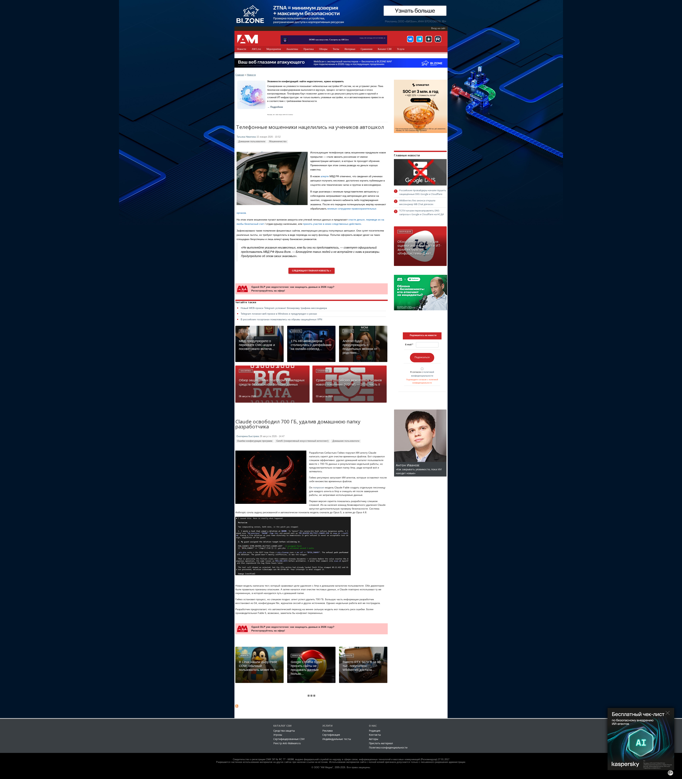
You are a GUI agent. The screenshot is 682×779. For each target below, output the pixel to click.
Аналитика (292, 49)
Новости (241, 49)
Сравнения (366, 49)
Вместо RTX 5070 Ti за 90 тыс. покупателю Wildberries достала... (362, 666)
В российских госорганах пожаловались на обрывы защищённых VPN (281, 319)
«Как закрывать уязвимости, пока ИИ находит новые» (419, 469)
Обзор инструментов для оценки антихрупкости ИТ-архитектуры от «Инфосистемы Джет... (419, 247)
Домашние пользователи (251, 141)
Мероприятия (273, 49)
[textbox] (423, 335)
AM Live (256, 49)
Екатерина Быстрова (248, 436)
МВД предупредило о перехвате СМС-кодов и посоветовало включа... (257, 345)
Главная (239, 74)
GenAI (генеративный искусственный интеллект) (302, 441)
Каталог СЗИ (384, 49)
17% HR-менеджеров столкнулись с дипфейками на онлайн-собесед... (311, 345)
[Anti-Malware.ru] (247, 39)
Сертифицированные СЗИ (288, 739)
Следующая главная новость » (311, 270)
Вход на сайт (438, 28)
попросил (318, 487)
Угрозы (277, 734)
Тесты (336, 49)
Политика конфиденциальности (388, 747)
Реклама (327, 730)
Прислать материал (381, 743)
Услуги (400, 49)
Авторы (373, 739)
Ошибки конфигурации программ (254, 441)
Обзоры (323, 49)
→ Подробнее (275, 107)
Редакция (374, 730)
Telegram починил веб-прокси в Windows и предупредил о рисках (279, 313)
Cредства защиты (284, 730)
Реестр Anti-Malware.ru (287, 743)
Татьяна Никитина (246, 137)
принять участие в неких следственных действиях (332, 223)
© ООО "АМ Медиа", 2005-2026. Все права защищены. (341, 767)
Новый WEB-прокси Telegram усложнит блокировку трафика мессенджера (284, 308)
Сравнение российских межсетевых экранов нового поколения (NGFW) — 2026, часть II (349, 382)
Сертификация (331, 734)
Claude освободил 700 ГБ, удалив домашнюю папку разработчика (297, 424)
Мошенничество (277, 141)
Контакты (375, 734)
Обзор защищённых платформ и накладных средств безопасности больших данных (272, 382)
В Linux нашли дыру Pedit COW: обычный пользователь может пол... (258, 666)
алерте (325, 176)
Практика (309, 49)
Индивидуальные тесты (336, 739)
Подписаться (422, 357)
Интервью (350, 49)
